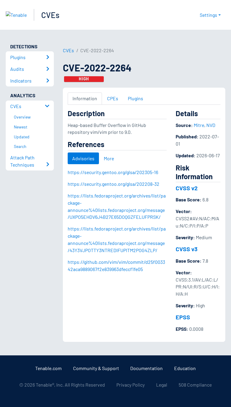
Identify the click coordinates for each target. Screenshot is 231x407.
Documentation (146, 368)
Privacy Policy (130, 384)
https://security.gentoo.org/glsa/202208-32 (113, 184)
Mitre (199, 125)
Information (84, 98)
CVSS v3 (187, 248)
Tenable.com (48, 368)
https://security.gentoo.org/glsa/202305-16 (113, 172)
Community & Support (96, 368)
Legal (161, 384)
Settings (208, 15)
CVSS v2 (187, 187)
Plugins (135, 98)
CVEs (50, 15)
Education (185, 368)
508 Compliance (195, 384)
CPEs (112, 98)
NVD (210, 125)
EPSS (183, 317)
